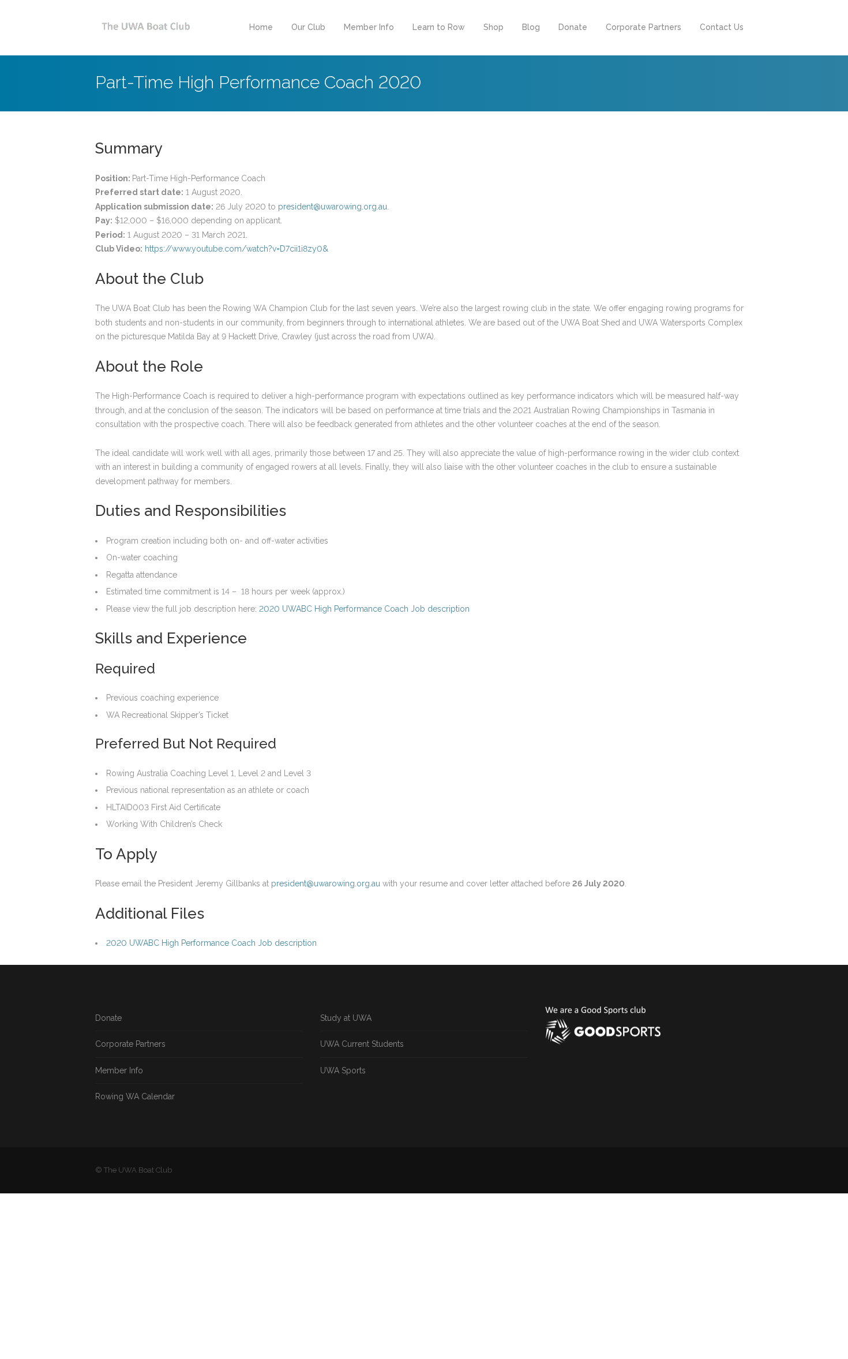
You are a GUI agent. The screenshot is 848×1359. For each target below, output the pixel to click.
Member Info (369, 27)
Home (261, 27)
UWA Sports (343, 1070)
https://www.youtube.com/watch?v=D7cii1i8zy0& (236, 248)
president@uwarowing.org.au (332, 206)
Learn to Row (438, 27)
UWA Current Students (362, 1044)
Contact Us (722, 27)
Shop (493, 27)
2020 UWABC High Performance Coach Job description (364, 608)
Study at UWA (346, 1018)
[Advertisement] (346, 1274)
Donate (572, 27)
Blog (531, 27)
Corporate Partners (643, 27)
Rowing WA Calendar (135, 1096)
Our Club (308, 27)
